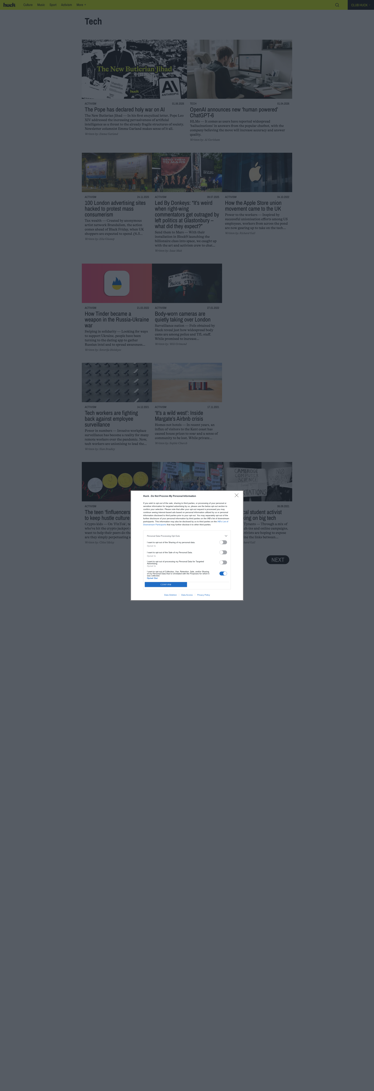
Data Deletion (170, 595)
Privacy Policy (203, 595)
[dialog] (187, 545)
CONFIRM (166, 585)
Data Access (187, 595)
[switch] (223, 542)
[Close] (237, 496)
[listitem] (187, 535)
